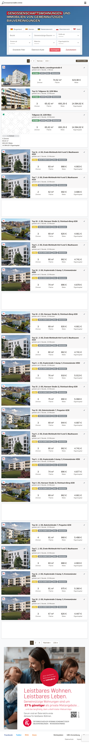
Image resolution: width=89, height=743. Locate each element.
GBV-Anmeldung (73, 735)
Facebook (8, 735)
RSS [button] (27, 735)
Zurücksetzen (71, 50)
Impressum (81, 739)
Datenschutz (69, 739)
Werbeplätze (58, 735)
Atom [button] (34, 735)
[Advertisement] (44, 208)
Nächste (40, 61)
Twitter (18, 735)
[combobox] (20, 35)
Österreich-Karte (38, 50)
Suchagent (55, 50)
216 (47, 61)
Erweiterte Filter (19, 50)
